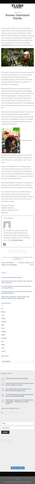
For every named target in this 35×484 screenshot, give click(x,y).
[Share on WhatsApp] (10, 251)
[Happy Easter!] (9, 460)
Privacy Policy (19, 478)
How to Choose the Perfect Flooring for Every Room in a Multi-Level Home (20, 384)
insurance (4, 338)
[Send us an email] (6, 440)
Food (2, 328)
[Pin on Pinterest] (22, 251)
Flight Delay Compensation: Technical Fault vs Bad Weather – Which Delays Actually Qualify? (15, 297)
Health (3, 335)
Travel (3, 351)
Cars (2, 315)
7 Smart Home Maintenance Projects (11, 277)
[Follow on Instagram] (12, 1)
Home (4, 478)
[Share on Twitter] (16, 251)
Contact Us (10, 478)
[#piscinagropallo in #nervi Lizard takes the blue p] (26, 460)
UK (21, 259)
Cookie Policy (28, 478)
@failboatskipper (18, 240)
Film (2, 325)
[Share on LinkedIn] (25, 251)
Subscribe (18, 479)
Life (2, 341)
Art (2, 308)
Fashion (3, 322)
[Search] (10, 2)
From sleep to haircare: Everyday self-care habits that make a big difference (18, 389)
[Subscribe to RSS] (13, 1)
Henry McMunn (16, 259)
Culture (3, 318)
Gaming (16, 12)
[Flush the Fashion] (17, 6)
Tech (19, 12)
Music (3, 345)
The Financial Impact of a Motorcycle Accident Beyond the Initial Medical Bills (20, 395)
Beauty (3, 312)
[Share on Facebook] (13, 251)
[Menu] (24, 1)
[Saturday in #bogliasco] (26, 451)
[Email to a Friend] (19, 251)
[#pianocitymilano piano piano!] (9, 451)
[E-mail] (4, 245)
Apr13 (26, 257)
